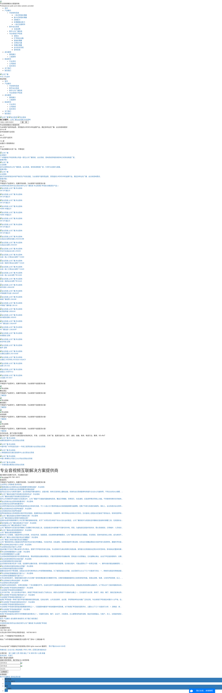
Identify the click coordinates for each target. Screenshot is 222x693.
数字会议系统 (14, 26)
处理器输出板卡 (19, 22)
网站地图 (19, 649)
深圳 (32, 653)
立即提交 (4, 671)
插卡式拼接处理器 (20, 17)
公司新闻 (12, 63)
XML (30, 649)
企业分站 (11, 649)
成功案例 (8, 52)
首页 (6, 8)
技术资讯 (12, 66)
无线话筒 (17, 29)
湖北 (25, 653)
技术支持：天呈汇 (6, 655)
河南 (21, 653)
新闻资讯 (8, 59)
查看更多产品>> (53, 185)
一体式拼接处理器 (20, 15)
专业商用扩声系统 (15, 33)
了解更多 (3, 395)
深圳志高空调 (15, 676)
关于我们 (8, 68)
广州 (28, 653)
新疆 (43, 653)
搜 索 (25, 122)
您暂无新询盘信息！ (40, 649)
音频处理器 (18, 40)
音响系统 (17, 49)
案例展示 (12, 54)
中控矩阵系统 (14, 13)
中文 (1, 76)
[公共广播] (4, 117)
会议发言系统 (19, 47)
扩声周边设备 (19, 38)
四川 (36, 653)
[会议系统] (13, 117)
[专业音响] (22, 117)
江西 (17, 653)
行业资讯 (12, 61)
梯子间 (2, 676)
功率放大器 (18, 43)
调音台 (16, 36)
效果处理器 (18, 45)
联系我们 (8, 70)
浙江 (10, 653)
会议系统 (20, 119)
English (7, 76)
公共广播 (13, 119)
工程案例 (12, 56)
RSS (25, 649)
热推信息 (3, 649)
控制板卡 (17, 19)
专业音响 (27, 119)
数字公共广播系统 (15, 31)
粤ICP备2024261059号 (57, 646)
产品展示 (8, 10)
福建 (13, 653)
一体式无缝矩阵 (19, 24)
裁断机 (7, 676)
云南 (39, 653)
